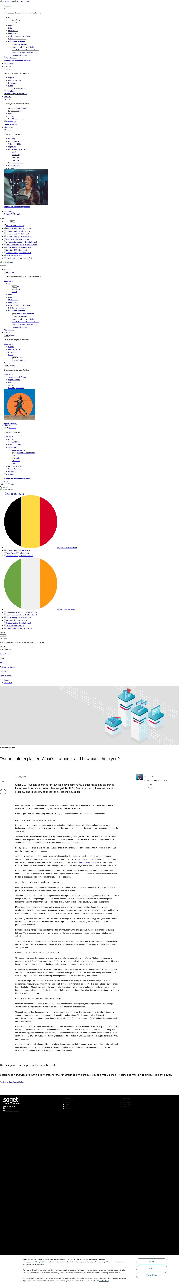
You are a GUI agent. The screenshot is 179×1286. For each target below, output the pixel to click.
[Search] (1, 265)
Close (12, 221)
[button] (11, 6)
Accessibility (126, 1098)
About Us (12, 428)
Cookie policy (126, 1100)
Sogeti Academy (10, 124)
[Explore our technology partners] (91, 187)
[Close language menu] (10, 487)
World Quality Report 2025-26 (15, 94)
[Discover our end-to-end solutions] (91, 57)
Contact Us (68, 1109)
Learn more (8, 281)
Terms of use (126, 1106)
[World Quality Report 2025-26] (91, 91)
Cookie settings (127, 1102)
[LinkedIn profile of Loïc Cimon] (145, 788)
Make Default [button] (19, 226)
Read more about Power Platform (12, 1082)
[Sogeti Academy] (91, 121)
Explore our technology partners (17, 207)
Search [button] (2, 218)
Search (3, 647)
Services (12, 272)
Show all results (5, 675)
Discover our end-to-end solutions (17, 60)
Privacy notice (126, 1104)
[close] (3, 265)
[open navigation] (5, 265)
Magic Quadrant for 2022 (88, 862)
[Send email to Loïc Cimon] (145, 784)
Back (6, 272)
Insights (12, 335)
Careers (12, 365)
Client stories (69, 1100)
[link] (14, 1)
